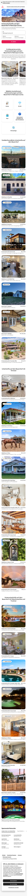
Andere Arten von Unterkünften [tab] (8, 831)
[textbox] (7, 37)
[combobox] (13, 33)
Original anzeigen (6, 3)
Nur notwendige (13, 884)
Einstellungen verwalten (13, 887)
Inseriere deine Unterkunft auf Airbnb (16, 6)
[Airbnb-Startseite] (3, 7)
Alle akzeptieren (13, 880)
